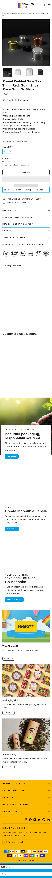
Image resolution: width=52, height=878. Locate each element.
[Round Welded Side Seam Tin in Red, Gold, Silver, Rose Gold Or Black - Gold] (4, 315)
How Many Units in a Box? (17, 217)
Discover (8, 712)
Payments (7, 231)
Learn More (11, 456)
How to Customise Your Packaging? (23, 244)
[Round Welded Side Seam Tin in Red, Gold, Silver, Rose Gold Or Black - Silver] (9, 315)
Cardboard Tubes (14, 791)
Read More (8, 767)
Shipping (5, 165)
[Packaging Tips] (26, 680)
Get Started (11, 529)
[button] (26, 179)
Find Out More (8, 658)
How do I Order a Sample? (17, 224)
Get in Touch (11, 812)
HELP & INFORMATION (15, 805)
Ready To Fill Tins (14, 784)
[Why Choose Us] (26, 626)
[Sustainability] (26, 734)
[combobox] (26, 866)
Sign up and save (13, 828)
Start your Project (14, 599)
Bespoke (8, 798)
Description (9, 210)
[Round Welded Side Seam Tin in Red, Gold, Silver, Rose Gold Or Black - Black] (12, 315)
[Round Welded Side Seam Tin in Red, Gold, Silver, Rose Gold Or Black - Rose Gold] (6, 315)
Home (4, 13)
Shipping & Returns (13, 237)
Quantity (7, 147)
